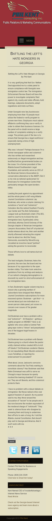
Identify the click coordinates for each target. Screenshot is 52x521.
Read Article (13, 496)
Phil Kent (24, 518)
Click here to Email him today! (20, 478)
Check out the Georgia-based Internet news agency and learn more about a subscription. (23, 505)
